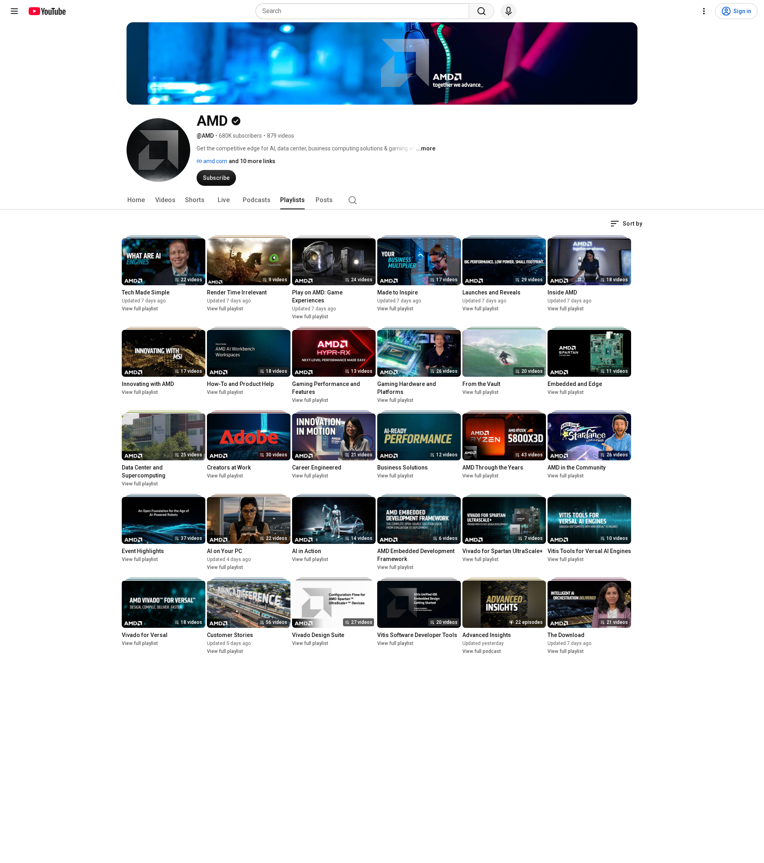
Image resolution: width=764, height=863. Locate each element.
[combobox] (364, 11)
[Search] (481, 11)
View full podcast (481, 651)
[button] (626, 223)
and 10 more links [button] (252, 161)
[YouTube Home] (46, 11)
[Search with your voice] (508, 11)
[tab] (136, 200)
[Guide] (14, 11)
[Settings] (704, 11)
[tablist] (382, 200)
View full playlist (140, 309)
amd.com (214, 161)
